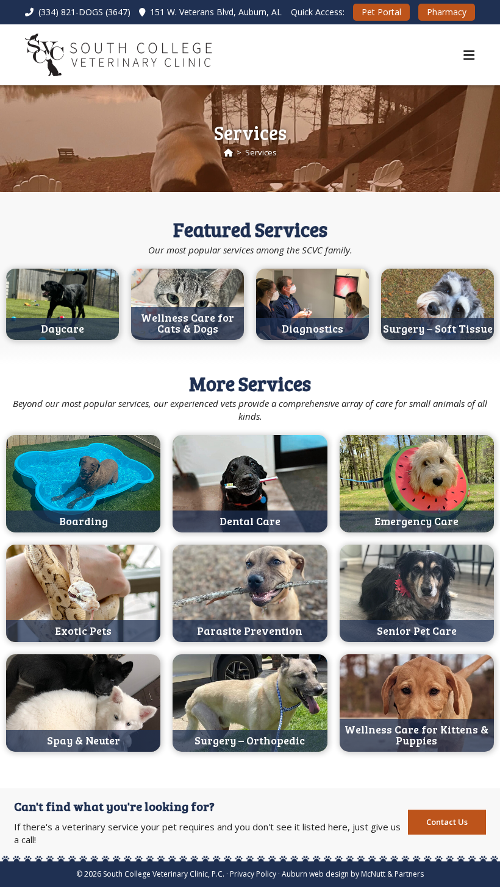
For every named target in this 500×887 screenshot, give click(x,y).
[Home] (228, 152)
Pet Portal (381, 12)
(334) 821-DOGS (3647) (83, 12)
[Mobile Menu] (469, 54)
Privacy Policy (253, 874)
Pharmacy (446, 12)
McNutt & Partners (392, 874)
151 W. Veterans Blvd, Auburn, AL (215, 12)
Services (261, 152)
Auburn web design (315, 874)
